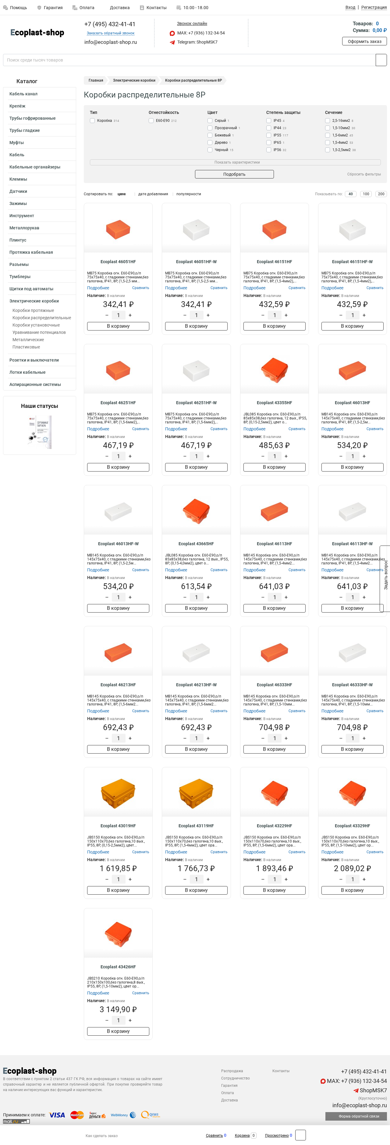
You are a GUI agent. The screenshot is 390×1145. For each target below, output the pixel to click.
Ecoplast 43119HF (196, 825)
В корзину (118, 326)
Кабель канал (23, 93)
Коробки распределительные (41, 317)
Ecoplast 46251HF (118, 402)
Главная (96, 80)
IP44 (280, 128)
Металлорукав (24, 227)
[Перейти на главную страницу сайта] (37, 33)
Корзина (242, 1135)
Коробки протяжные (33, 310)
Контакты (157, 7)
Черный (224, 150)
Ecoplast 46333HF (274, 684)
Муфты (16, 142)
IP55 (281, 135)
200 (381, 194)
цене (122, 194)
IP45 (279, 120)
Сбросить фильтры (364, 174)
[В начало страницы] (300, 1135)
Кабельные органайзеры (34, 166)
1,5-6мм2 (342, 135)
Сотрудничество (235, 1078)
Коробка (108, 120)
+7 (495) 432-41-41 (109, 24)
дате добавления (153, 194)
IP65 (279, 142)
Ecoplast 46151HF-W (352, 261)
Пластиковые (26, 347)
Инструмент (21, 215)
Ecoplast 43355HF (274, 402)
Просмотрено (277, 1135)
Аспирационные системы (35, 384)
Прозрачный (227, 128)
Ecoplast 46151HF (274, 261)
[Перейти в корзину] (346, 27)
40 (351, 194)
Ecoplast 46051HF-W (196, 261)
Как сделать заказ (102, 1136)
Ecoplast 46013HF (352, 402)
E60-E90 (166, 120)
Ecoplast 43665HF (196, 543)
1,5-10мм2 (343, 128)
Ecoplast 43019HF (118, 825)
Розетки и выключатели (34, 360)
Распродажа (232, 1071)
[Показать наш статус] (39, 432)
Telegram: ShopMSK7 (197, 42)
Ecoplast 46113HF (274, 543)
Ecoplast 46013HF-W (118, 543)
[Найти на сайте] (381, 60)
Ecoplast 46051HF (118, 261)
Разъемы (19, 264)
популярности (188, 194)
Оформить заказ (364, 41)
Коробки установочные (36, 325)
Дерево (223, 142)
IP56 (280, 150)
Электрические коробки (34, 301)
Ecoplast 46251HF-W (196, 402)
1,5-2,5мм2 (344, 150)
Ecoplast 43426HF (118, 966)
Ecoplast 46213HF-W (196, 684)
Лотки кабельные (27, 372)
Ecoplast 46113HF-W (352, 543)
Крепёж (17, 106)
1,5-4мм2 (342, 142)
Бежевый (224, 135)
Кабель (16, 154)
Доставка (119, 7)
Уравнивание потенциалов (39, 332)
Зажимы (18, 203)
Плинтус (17, 240)
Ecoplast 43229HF (274, 825)
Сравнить (214, 1135)
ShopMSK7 (373, 1090)
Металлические (28, 339)
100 (366, 194)
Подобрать (234, 174)
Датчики (18, 191)
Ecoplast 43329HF (352, 825)
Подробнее (98, 287)
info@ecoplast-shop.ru (359, 1105)
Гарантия (53, 7)
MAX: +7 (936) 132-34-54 (200, 32)
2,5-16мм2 (342, 120)
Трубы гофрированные (32, 118)
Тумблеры (19, 276)
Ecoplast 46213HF (118, 684)
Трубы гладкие (24, 130)
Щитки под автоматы (31, 288)
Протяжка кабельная (31, 252)
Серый (222, 120)
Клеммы (18, 179)
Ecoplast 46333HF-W (352, 684)
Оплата (87, 7)
